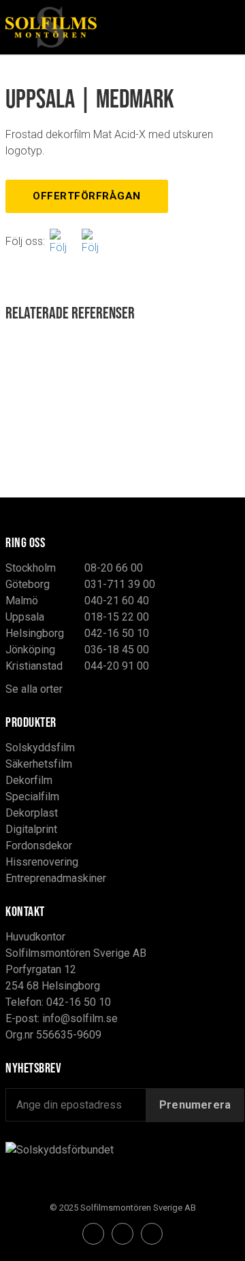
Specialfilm (32, 796)
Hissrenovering (41, 861)
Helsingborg (34, 633)
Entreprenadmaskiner (55, 878)
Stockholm (30, 567)
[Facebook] (63, 241)
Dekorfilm (28, 780)
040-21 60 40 (116, 600)
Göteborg (27, 584)
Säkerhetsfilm (38, 763)
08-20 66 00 (113, 567)
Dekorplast (31, 812)
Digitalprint (31, 829)
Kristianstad (34, 665)
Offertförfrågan (87, 196)
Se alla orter (34, 689)
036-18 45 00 (116, 649)
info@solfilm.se (80, 1018)
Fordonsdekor (38, 845)
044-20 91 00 (116, 665)
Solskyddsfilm (40, 747)
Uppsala (24, 616)
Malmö (21, 600)
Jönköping (30, 649)
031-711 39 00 (119, 584)
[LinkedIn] (152, 1234)
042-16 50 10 (116, 633)
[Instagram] (95, 241)
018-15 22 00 (116, 616)
